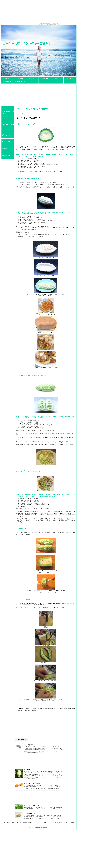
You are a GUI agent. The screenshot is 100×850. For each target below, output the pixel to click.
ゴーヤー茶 (4, 148)
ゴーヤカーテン (32, 78)
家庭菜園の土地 (7, 81)
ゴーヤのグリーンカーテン (31, 805)
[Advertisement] (38, 94)
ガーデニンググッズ (20, 81)
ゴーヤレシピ (69, 78)
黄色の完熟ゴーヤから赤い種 (32, 783)
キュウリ (12, 823)
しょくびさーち (38, 823)
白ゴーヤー (27, 769)
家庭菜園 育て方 (27, 823)
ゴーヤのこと (57, 78)
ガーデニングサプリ (58, 823)
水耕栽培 (18, 823)
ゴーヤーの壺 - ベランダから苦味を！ (27, 43)
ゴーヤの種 (20, 78)
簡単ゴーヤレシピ (6, 135)
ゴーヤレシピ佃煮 (6, 141)
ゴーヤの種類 (44, 78)
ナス (8, 823)
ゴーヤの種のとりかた (30, 813)
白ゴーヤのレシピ (6, 155)
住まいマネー (47, 823)
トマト (3, 823)
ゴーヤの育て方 (7, 78)
